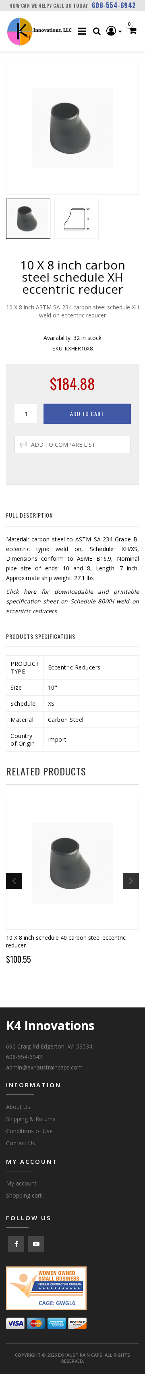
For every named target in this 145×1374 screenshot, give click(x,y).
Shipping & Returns (31, 1119)
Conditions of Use (29, 1131)
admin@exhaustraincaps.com (44, 1067)
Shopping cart (24, 1195)
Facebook (16, 1244)
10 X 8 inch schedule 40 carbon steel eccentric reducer (66, 941)
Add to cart (87, 413)
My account (21, 1183)
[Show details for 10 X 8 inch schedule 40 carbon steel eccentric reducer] (72, 863)
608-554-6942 (114, 5)
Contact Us (20, 1143)
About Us (18, 1107)
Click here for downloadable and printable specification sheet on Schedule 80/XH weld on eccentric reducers (72, 601)
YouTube (36, 1244)
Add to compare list (63, 444)
